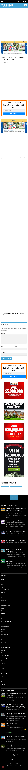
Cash (2, 587)
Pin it (16, 66)
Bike (2, 584)
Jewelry (3, 629)
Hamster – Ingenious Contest (14, 521)
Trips (2, 676)
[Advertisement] (14, 24)
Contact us (14, 759)
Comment (3, 333)
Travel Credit (4, 673)
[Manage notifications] (3, 767)
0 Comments (5, 62)
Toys (2, 671)
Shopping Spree (4, 655)
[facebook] (19, 1)
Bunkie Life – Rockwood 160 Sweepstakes (14, 550)
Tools (2, 668)
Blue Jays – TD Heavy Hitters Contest (16, 531)
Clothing (3, 592)
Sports (2, 660)
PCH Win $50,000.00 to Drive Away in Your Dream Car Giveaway (15, 737)
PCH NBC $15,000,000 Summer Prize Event (16, 724)
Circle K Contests (5, 589)
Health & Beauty (5, 618)
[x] (21, 1)
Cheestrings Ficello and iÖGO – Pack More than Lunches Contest (16, 509)
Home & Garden (5, 624)
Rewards (3, 652)
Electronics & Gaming (6, 603)
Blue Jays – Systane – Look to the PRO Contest (15, 561)
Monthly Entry (4, 637)
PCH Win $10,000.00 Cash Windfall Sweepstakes (15, 714)
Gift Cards (3, 616)
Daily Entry (3, 600)
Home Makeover (5, 626)
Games (3, 613)
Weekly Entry (4, 684)
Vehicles (3, 681)
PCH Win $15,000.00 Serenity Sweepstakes (14, 746)
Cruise (2, 597)
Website (3, 352)
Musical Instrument (5, 639)
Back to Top (14, 498)
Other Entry (4, 642)
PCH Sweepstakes (5, 647)
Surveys (3, 663)
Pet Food (3, 650)
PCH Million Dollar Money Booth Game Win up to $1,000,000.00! (15, 705)
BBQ (2, 581)
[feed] (23, 1)
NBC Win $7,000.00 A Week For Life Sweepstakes (16, 694)
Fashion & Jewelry (5, 605)
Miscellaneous (4, 634)
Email (15, 346)
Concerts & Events (5, 595)
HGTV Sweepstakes (6, 621)
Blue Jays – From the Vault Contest (15, 540)
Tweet (2, 66)
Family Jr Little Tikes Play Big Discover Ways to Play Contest (12, 314)
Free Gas (3, 610)
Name (2, 346)
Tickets (3, 666)
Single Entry (4, 658)
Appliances (3, 579)
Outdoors (3, 645)
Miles (2, 631)
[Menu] (2, 2)
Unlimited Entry (4, 679)
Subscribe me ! (14, 114)
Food (2, 608)
